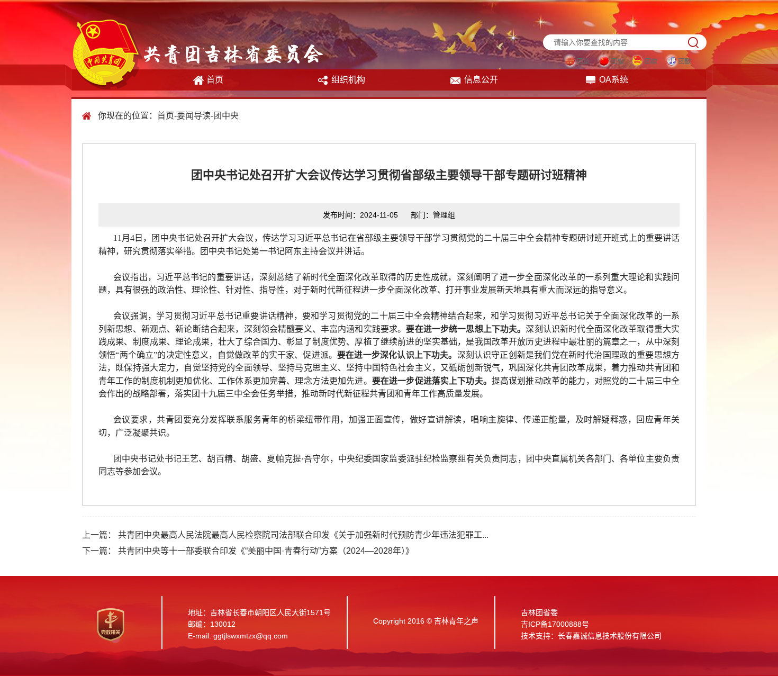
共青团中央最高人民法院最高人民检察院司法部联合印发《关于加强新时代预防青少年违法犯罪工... (303, 534)
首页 (214, 79)
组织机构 (348, 79)
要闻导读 (194, 115)
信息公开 (481, 79)
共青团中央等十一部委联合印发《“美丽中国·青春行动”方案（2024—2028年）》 (266, 550)
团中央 (226, 115)
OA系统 (613, 79)
